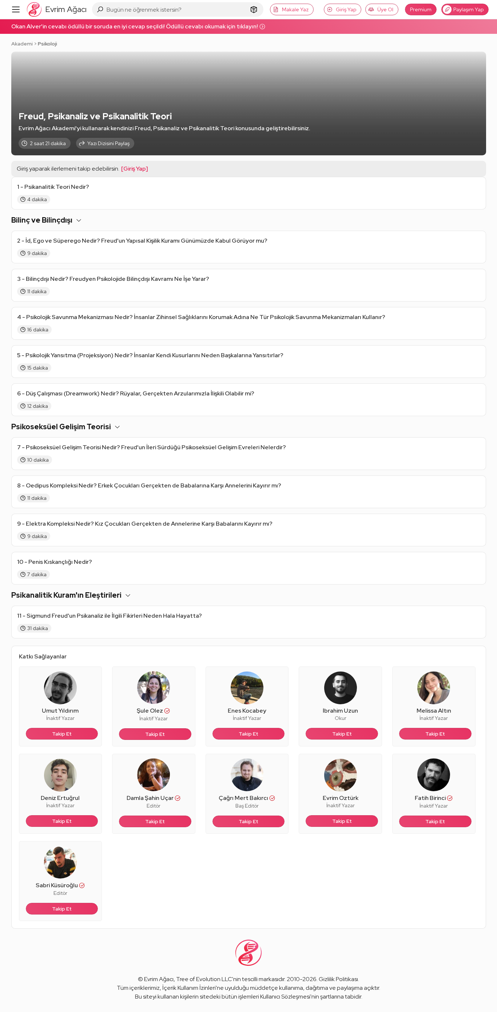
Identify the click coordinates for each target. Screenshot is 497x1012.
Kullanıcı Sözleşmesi (285, 996)
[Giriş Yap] (134, 168)
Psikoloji (47, 43)
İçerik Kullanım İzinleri (189, 988)
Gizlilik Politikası (338, 979)
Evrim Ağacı (159, 979)
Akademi (22, 43)
